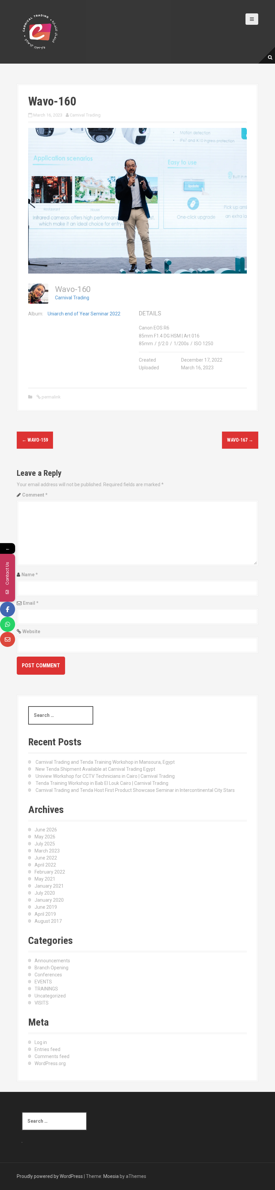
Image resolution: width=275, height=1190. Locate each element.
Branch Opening (51, 967)
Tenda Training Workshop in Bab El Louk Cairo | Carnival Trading (102, 783)
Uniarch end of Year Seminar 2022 (84, 313)
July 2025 (45, 843)
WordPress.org (50, 1063)
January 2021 (49, 886)
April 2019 (45, 914)
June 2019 (46, 907)
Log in (41, 1042)
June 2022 (46, 858)
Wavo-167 (240, 440)
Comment (35, 495)
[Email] (7, 639)
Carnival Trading (85, 115)
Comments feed (52, 1056)
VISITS (42, 1003)
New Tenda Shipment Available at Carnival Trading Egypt (95, 769)
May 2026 (45, 836)
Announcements (52, 960)
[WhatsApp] (7, 624)
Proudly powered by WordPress (50, 1176)
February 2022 (50, 872)
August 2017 (48, 921)
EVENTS (43, 981)
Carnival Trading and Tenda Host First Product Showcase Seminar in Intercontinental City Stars (135, 790)
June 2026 (46, 829)
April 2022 (45, 865)
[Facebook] (7, 609)
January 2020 (49, 900)
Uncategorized (50, 995)
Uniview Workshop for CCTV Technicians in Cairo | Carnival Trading (105, 776)
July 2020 (45, 893)
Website (31, 631)
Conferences (48, 974)
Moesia (111, 1176)
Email (31, 603)
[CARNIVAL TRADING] (40, 31)
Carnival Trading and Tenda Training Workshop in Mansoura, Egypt (105, 762)
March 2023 (47, 850)
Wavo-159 (35, 440)
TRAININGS (46, 988)
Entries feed (47, 1049)
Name (29, 574)
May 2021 (45, 879)
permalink (51, 396)
